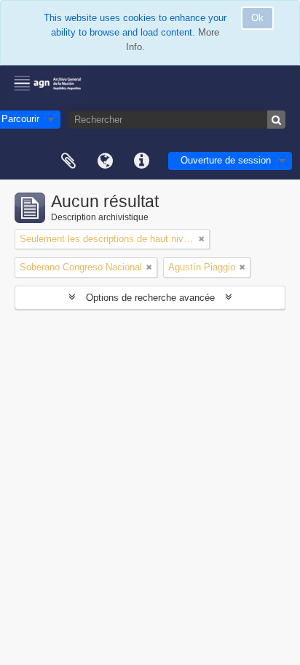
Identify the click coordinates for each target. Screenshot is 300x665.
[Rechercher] (276, 119)
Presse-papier (68, 161)
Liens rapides (141, 161)
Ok (257, 17)
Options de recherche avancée (150, 297)
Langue (105, 161)
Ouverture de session (226, 160)
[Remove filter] (202, 239)
